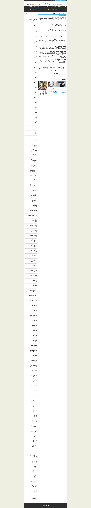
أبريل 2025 (36, 48)
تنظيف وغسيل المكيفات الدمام (51, 6)
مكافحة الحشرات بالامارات (34, 460)
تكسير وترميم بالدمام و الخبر (34, 219)
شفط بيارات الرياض (35, 337)
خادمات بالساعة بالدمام (34, 255)
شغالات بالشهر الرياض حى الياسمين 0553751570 (31, 21)
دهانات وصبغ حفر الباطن (34, 280)
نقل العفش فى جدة (35, 487)
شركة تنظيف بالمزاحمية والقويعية (33, 292)
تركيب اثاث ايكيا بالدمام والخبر (33, 165)
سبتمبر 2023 (35, 71)
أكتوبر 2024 (35, 56)
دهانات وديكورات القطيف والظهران (33, 277)
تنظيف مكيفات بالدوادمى (34, 230)
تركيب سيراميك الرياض (34, 181)
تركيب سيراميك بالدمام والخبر (33, 184)
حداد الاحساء (35, 251)
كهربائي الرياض (35, 436)
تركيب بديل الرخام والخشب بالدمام (33, 171)
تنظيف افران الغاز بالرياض (34, 220)
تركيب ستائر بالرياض (35, 180)
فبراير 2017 (35, 133)
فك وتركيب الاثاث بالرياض (34, 426)
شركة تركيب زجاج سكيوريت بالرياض (33, 287)
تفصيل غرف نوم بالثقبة (34, 209)
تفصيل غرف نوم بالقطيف (34, 211)
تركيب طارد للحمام (35, 190)
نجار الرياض (36, 475)
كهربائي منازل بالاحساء (34, 441)
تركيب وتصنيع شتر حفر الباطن (33, 194)
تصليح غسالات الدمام (34, 206)
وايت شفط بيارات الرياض (34, 491)
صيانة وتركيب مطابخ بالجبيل (34, 346)
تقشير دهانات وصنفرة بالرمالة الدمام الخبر (32, 215)
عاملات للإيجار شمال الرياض (34, 395)
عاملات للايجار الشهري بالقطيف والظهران (32, 396)
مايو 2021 (36, 106)
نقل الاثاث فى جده (35, 486)
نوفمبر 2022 (35, 83)
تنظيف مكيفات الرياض (60, 74)
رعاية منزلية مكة (35, 282)
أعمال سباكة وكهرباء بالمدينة (34, 141)
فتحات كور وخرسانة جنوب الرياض (33, 421)
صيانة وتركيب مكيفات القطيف (33, 350)
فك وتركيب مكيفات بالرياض (34, 431)
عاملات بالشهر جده (35, 390)
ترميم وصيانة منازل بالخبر (34, 200)
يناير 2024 (36, 66)
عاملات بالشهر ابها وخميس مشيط (33, 382)
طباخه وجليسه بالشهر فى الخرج (33, 370)
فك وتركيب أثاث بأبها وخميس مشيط (33, 425)
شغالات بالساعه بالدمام (34, 312)
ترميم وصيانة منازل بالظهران (34, 201)
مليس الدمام (35, 466)
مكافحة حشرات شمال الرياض (46, 9)
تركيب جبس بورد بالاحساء (34, 174)
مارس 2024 (35, 63)
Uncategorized (35, 139)
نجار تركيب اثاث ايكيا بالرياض (34, 477)
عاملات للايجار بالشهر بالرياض (33, 397)
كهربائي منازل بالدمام (34, 442)
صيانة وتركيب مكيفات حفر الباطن (33, 351)
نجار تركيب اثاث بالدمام (58, 6)
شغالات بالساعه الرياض (34, 310)
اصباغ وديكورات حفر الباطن (34, 151)
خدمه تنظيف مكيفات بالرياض (34, 275)
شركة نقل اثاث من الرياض (34, 297)
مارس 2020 (35, 121)
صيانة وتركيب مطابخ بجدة (34, 347)
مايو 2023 (36, 76)
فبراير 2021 (35, 108)
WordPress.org (35, 500)
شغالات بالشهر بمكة (35, 327)
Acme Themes (52, 506)
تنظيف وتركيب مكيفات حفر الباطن (62, 9)
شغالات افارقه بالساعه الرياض (33, 300)
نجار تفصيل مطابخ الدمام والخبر (33, 480)
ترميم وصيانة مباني (35, 199)
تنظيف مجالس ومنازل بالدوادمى (33, 225)
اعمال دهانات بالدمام (34, 156)
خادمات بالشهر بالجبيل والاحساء (33, 260)
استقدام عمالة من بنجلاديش (34, 144)
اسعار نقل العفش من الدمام (34, 150)
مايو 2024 (36, 61)
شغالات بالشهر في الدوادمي (34, 332)
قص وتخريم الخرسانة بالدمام (53, 9)
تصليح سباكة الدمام (35, 205)
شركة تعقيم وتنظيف (35, 291)
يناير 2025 (36, 52)
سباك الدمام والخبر (35, 286)
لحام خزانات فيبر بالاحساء (34, 445)
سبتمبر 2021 (35, 101)
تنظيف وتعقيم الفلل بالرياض (34, 236)
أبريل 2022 (36, 92)
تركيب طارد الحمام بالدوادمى (34, 189)
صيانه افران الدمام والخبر (34, 355)
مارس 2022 (35, 93)
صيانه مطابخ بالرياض (35, 357)
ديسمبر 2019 (35, 123)
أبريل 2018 (36, 127)
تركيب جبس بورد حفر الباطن (34, 176)
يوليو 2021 (36, 103)
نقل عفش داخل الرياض (34, 490)
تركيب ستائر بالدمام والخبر (34, 179)
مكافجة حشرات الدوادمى (34, 457)
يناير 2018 (36, 128)
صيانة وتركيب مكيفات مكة (34, 352)
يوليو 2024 (36, 58)
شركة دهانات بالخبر (35, 296)
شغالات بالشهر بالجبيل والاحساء (33, 322)
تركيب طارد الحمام (35, 186)
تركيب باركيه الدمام (35, 169)
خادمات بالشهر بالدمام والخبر (34, 261)
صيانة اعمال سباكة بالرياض (34, 341)
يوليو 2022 (36, 88)
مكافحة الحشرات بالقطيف (34, 461)
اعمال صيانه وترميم (33, 9)
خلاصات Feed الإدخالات (34, 498)
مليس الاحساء (35, 465)
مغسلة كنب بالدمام (35, 451)
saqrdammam (60, 15)
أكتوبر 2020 (35, 112)
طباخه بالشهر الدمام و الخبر (34, 365)
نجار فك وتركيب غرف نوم (34, 482)
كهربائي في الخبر (35, 440)
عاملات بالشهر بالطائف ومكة (34, 386)
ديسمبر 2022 (35, 82)
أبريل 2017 (36, 131)
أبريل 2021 (36, 107)
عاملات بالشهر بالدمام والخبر (34, 385)
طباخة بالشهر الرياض (34, 362)
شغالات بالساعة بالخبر (34, 305)
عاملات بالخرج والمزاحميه (34, 375)
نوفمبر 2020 (35, 111)
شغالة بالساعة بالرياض (34, 336)
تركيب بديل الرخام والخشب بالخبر (33, 170)
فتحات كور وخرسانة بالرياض (34, 420)
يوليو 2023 (36, 73)
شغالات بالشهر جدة (35, 330)
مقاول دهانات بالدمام (34, 452)
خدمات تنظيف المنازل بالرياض (33, 270)
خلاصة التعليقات (35, 499)
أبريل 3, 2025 (45, 90)
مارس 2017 (35, 132)
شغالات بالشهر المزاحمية (34, 320)
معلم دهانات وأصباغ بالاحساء (34, 450)
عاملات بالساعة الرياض (34, 376)
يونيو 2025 (36, 46)
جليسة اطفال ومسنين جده (34, 245)
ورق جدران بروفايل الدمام (34, 492)
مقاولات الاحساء (35, 456)
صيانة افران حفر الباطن (34, 342)
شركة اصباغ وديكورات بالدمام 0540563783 (43, 76)
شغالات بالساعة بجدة (34, 307)
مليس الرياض (35, 467)
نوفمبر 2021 (35, 98)
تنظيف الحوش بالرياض (34, 221)
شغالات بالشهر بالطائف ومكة (34, 325)
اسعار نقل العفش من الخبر (34, 149)
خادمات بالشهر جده (35, 265)
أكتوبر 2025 (35, 41)
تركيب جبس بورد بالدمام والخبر (33, 175)
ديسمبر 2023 (35, 67)
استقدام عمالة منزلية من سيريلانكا (33, 146)
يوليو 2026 (36, 31)
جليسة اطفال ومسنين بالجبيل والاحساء (33, 241)
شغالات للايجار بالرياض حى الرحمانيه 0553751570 (31, 20)
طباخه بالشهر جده (35, 367)
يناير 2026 (36, 37)
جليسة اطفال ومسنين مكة (34, 246)
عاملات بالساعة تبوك (35, 381)
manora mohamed (41, 90)
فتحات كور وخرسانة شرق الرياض (33, 422)
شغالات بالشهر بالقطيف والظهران (33, 326)
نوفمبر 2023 (35, 68)
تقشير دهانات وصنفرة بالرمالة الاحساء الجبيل (32, 214)
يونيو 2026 (36, 32)
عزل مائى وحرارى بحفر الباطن (33, 410)
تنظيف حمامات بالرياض (34, 224)
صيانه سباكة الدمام (35, 356)
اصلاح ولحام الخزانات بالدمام (34, 154)
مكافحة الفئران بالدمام (34, 462)
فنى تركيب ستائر (35, 432)
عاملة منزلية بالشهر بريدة (34, 405)
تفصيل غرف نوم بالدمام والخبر (33, 210)
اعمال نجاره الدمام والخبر (34, 159)
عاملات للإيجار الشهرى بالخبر (34, 392)
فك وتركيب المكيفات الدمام (44, 6)
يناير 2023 (36, 81)
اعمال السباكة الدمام (37, 6)
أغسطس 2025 (35, 43)
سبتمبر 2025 (35, 42)
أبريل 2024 (36, 62)
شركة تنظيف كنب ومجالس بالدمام (33, 295)
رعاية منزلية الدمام (35, 281)
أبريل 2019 (36, 126)
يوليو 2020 (36, 116)
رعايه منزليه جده (35, 285)
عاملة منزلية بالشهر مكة (34, 406)
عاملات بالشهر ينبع (35, 391)
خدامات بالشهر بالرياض (39, 9)
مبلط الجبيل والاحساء (34, 446)
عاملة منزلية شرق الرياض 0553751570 (32, 19)
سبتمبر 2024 (35, 57)
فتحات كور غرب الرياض (34, 416)
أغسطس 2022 (35, 87)
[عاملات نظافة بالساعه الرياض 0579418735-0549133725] (66, 6)
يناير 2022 (36, 96)
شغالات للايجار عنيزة (35, 335)
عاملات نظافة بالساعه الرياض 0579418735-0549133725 (45, 3)
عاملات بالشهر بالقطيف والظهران (33, 387)
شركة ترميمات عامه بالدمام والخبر (33, 290)
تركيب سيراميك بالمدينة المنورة (33, 185)
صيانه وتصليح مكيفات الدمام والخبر (33, 361)
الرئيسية (63, 6)
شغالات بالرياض (35, 302)
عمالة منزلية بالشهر (35, 411)
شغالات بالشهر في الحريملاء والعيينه (33, 331)
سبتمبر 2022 (35, 86)
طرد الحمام (36, 371)
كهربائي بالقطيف (35, 437)
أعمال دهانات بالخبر (35, 140)
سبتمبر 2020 (35, 113)
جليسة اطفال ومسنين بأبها (34, 240)
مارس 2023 (35, 78)
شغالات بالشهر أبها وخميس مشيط (33, 315)
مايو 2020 (36, 118)
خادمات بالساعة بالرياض (34, 256)
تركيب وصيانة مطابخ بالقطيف (34, 195)
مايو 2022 (36, 91)
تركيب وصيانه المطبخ (34, 196)
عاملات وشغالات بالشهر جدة (34, 401)
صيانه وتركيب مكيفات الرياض (34, 360)
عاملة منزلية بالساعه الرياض (34, 402)
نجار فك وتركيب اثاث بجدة (34, 481)
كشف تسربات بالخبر (35, 435)
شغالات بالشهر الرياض (34, 317)
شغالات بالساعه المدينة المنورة (33, 311)
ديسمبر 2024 (35, 53)
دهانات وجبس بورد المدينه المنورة (33, 276)
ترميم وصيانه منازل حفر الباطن (33, 204)
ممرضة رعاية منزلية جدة (34, 470)
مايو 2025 (36, 47)
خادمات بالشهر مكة (35, 266)
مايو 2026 (36, 33)
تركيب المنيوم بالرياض (34, 166)
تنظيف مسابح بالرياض (34, 226)
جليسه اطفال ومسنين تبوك (34, 250)
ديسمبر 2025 (35, 38)
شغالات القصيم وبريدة (34, 301)
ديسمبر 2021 (35, 97)
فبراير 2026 (35, 36)
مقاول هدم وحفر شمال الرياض (33, 455)
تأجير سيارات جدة (35, 164)
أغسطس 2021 (35, 102)
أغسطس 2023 (35, 72)
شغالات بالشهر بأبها (35, 321)
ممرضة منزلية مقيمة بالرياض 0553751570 (49, 0)
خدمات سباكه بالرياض (34, 271)
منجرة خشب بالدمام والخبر (34, 472)
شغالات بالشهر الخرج (34, 316)
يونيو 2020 (36, 117)
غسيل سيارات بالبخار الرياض (34, 412)
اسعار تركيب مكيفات (64, 74)
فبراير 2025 (35, 51)
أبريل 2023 (36, 77)
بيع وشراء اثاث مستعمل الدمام (33, 161)
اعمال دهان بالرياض (31, 6)
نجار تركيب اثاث (35, 476)
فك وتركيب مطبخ (35, 430)
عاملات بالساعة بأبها (35, 377)
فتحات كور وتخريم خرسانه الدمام (33, 417)
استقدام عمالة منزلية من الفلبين (33, 145)
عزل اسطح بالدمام (35, 407)
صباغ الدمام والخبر (35, 340)
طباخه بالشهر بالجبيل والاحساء (33, 366)
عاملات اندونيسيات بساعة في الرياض (33, 372)
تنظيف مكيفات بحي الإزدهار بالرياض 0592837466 (60, 76)
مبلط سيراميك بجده (35, 447)
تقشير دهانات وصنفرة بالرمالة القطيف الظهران (32, 216)
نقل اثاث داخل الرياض (34, 485)
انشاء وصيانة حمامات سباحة (34, 160)
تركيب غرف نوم (35, 191)
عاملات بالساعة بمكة (35, 380)
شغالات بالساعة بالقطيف (34, 306)
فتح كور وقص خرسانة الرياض (34, 415)
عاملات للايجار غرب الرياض (34, 400)
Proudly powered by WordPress (41, 506)
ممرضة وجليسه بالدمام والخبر (33, 471)
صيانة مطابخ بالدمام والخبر (34, 345)
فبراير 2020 (35, 122)
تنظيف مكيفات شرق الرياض (34, 231)
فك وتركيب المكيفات (34, 427)
